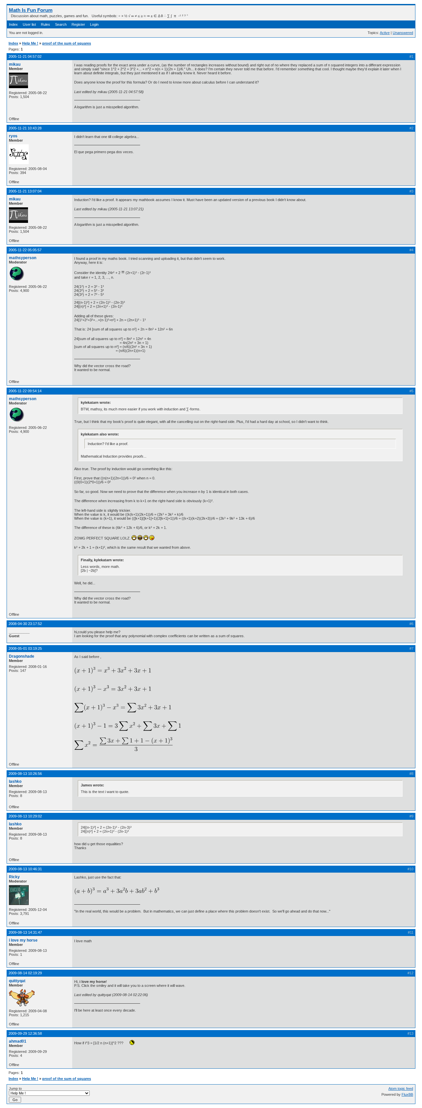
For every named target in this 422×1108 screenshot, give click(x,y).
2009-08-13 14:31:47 (25, 932)
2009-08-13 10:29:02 (25, 816)
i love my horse (23, 940)
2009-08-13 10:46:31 (25, 869)
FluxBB (407, 1094)
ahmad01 (17, 1041)
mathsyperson (22, 258)
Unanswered (403, 33)
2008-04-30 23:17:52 (25, 624)
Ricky (14, 877)
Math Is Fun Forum (30, 10)
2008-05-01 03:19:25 (25, 648)
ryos (13, 136)
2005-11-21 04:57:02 (25, 56)
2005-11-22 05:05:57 (25, 250)
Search (61, 24)
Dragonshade (21, 656)
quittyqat (17, 981)
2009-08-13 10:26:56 (25, 774)
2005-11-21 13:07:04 (25, 191)
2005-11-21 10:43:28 (25, 128)
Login (94, 24)
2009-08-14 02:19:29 (25, 973)
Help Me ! (30, 43)
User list (29, 24)
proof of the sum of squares (66, 43)
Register (78, 24)
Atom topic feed (400, 1089)
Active (385, 33)
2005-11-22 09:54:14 (25, 391)
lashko (15, 781)
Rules (45, 24)
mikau (14, 64)
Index (13, 24)
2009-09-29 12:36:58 (25, 1033)
